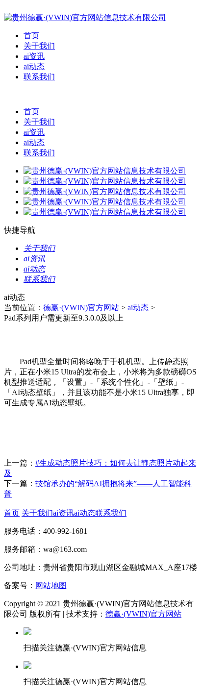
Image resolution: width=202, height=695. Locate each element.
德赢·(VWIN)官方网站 (81, 307)
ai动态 (34, 66)
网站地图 (51, 585)
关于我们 (39, 46)
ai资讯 (34, 56)
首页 (31, 35)
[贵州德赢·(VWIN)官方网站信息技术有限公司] (85, 17)
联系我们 (39, 77)
